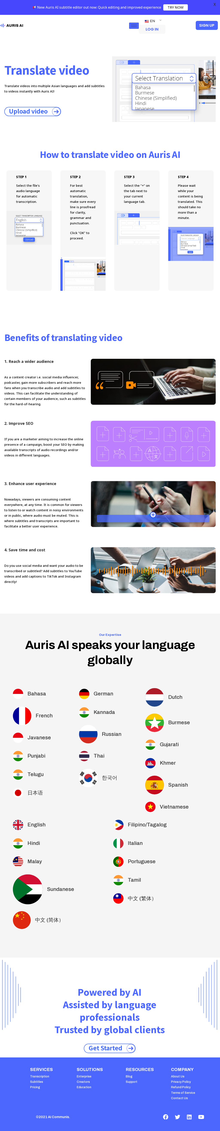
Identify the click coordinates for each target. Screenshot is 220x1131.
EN (152, 21)
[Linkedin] (189, 1117)
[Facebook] (165, 1117)
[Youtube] (201, 1117)
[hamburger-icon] (134, 26)
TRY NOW (175, 7)
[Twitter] (177, 1117)
